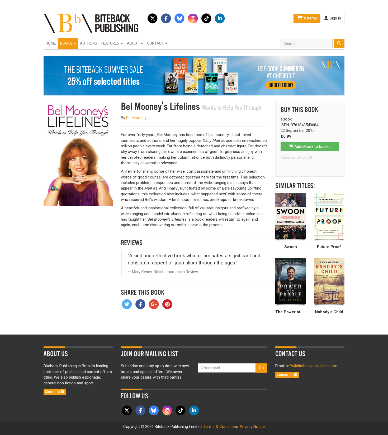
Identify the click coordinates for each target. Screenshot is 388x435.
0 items (310, 18)
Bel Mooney (136, 117)
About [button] (133, 43)
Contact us (285, 375)
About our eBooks (295, 158)
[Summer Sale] (194, 75)
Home (51, 43)
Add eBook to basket (312, 146)
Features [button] (110, 43)
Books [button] (66, 43)
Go (261, 367)
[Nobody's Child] (329, 281)
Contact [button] (156, 43)
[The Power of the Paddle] (290, 281)
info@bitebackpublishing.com (311, 366)
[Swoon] (290, 216)
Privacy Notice (252, 426)
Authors (88, 43)
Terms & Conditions (221, 426)
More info (53, 392)
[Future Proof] (329, 216)
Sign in (335, 18)
